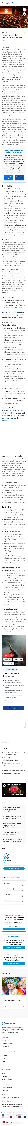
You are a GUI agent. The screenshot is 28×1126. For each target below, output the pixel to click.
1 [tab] (13, 1012)
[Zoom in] (24, 723)
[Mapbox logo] (5, 742)
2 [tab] (15, 1012)
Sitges (5, 998)
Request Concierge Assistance (13, 708)
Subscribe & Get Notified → (14, 947)
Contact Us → (14, 929)
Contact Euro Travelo (17, 474)
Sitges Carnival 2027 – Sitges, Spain (12, 1001)
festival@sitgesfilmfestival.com (11, 760)
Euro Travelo (7, 860)
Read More (19, 177)
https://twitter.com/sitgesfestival (12, 773)
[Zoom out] (24, 725)
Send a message (15, 868)
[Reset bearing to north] (24, 727)
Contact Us (8, 177)
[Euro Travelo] (11, 3)
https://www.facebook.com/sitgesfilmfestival (15, 767)
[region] (14, 732)
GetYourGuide (13, 323)
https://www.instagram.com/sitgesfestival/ (14, 770)
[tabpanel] (14, 993)
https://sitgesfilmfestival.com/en (12, 763)
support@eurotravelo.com (12, 863)
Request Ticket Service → (14, 963)
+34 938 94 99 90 (9, 757)
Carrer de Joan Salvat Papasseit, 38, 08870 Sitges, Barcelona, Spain (15, 753)
